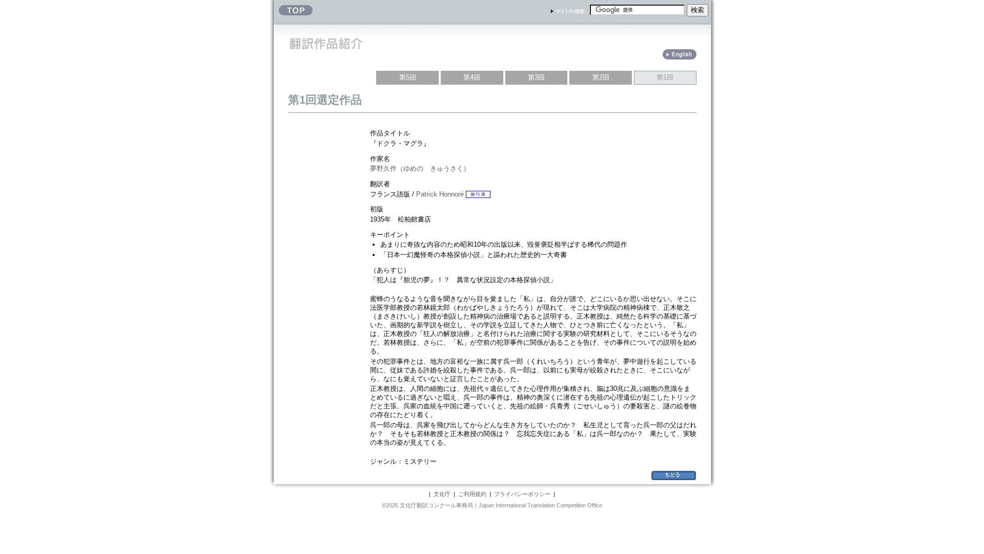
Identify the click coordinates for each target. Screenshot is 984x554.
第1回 (665, 77)
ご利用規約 (472, 494)
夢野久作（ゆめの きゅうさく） (420, 168)
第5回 (407, 77)
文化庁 (442, 494)
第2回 (600, 77)
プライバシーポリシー (522, 494)
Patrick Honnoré (440, 194)
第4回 (471, 77)
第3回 (536, 77)
